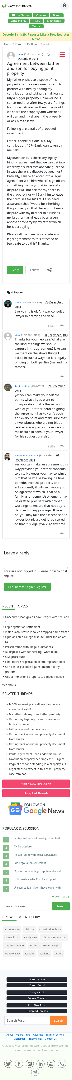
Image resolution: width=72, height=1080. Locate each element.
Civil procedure (15, 657)
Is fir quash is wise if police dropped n (36, 879)
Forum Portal (37, 985)
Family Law (30, 937)
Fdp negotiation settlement (22, 627)
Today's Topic (37, 992)
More (35, 26)
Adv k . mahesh (22, 386)
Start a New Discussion (36, 784)
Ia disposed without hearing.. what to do (31, 652)
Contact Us (51, 1038)
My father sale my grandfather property (34, 714)
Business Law (12, 929)
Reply (15, 270)
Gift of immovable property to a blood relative (34, 676)
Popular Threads (37, 998)
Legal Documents (14, 945)
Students (45, 953)
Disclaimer (19, 1038)
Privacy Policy (35, 1038)
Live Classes (22, 15)
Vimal (20, 54)
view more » (61, 897)
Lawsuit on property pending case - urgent (36, 759)
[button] (62, 56)
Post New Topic (37, 1005)
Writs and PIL (18, 20)
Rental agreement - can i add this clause (35, 754)
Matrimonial (54, 20)
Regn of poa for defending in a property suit (37, 764)
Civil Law (29, 929)
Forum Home (37, 979)
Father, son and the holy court (28, 729)
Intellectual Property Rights (45, 945)
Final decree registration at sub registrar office (35, 662)
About (10, 1034)
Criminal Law (11, 937)
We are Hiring (23, 1034)
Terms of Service (55, 1034)
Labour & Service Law (54, 937)
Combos (41, 15)
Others (59, 953)
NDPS (36, 20)
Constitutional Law (50, 929)
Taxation (30, 953)
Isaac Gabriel (21, 302)
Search (60, 906)
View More (8, 685)
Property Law (12, 953)
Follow (34, 270)
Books (56, 15)
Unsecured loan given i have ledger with (37, 888)
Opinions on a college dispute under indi (37, 871)
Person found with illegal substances (29, 647)
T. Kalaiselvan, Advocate (26, 455)
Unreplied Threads (36, 793)
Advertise (38, 1034)
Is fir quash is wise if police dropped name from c (37, 632)
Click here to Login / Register (27, 587)
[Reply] (62, 325)
